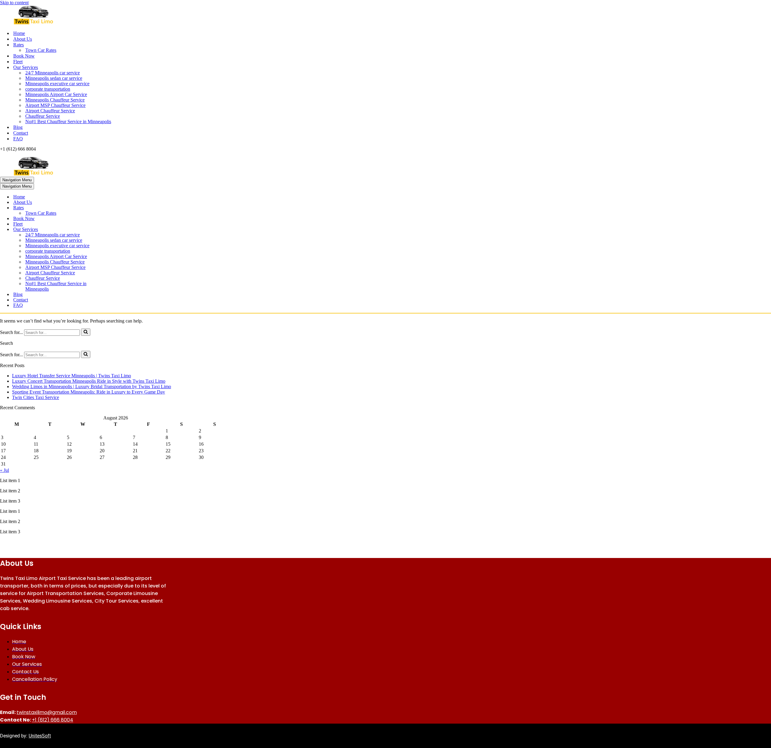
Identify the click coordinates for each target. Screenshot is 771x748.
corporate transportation (47, 89)
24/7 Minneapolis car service (52, 72)
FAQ (18, 138)
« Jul (4, 470)
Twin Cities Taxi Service (35, 397)
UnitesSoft (40, 736)
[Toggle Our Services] (105, 229)
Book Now (24, 55)
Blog (18, 127)
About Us (22, 39)
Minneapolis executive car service (57, 83)
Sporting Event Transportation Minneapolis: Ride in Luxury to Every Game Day (88, 391)
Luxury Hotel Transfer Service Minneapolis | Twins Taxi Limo (71, 375)
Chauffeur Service (42, 116)
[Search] (85, 332)
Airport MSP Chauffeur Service (55, 105)
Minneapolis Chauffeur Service (55, 99)
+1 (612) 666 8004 (52, 719)
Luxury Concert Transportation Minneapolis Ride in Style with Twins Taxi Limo (88, 381)
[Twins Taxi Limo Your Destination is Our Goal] (385, 15)
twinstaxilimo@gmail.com (47, 712)
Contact (20, 133)
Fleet (18, 61)
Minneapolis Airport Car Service (56, 94)
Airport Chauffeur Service (50, 110)
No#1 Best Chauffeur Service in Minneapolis (68, 121)
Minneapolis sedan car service (53, 78)
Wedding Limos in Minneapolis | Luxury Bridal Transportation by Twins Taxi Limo (91, 386)
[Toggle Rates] (105, 207)
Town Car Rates (40, 50)
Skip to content (14, 2)
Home (19, 33)
